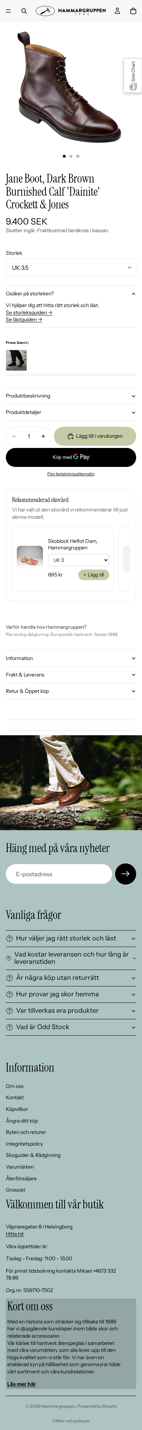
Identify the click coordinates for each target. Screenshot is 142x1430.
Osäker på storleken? (30, 293)
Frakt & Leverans (25, 674)
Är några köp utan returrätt (57, 978)
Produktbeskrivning (28, 395)
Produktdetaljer (23, 412)
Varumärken (20, 1166)
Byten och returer (26, 1132)
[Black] (16, 360)
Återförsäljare (21, 1178)
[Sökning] (24, 11)
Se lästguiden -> (24, 319)
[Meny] (8, 11)
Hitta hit (15, 1234)
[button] (133, 75)
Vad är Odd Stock (43, 1027)
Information (19, 658)
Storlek (14, 253)
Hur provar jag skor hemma (57, 994)
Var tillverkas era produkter (57, 1011)
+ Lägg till (93, 575)
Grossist (15, 1189)
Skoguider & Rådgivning (33, 1155)
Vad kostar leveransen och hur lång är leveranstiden (71, 958)
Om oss (15, 1085)
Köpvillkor (17, 1108)
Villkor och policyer (71, 1420)
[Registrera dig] (125, 874)
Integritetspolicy (24, 1143)
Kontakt (15, 1097)
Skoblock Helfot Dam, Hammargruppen (73, 544)
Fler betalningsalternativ (71, 473)
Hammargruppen (58, 1406)
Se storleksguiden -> (29, 312)
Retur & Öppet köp (27, 691)
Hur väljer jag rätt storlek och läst (66, 938)
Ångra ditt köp (22, 1120)
